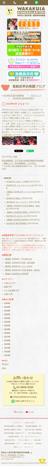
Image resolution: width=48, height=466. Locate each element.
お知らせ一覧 (29, 422)
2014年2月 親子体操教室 (13, 96)
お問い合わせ (27, 443)
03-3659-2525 (23, 390)
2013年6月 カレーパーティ (17, 202)
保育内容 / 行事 (9, 440)
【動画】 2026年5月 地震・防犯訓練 (19, 263)
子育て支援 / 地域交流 (34, 433)
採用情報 (38, 443)
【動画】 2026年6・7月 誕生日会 (18, 259)
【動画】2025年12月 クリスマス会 (20, 192)
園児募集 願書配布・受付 (34, 426)
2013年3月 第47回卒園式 (16, 223)
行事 (15, 157)
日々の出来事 (9, 290)
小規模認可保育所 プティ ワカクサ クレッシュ (23, 436)
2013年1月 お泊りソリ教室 (17, 182)
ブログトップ (35, 96)
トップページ (16, 422)
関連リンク (17, 447)
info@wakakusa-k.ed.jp (24, 397)
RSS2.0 (5, 364)
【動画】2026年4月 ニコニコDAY (18, 266)
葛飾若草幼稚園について (12, 443)
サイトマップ (29, 447)
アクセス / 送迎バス (24, 440)
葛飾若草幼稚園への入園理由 (13, 426)
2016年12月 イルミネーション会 (19, 185)
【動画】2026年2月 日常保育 (16, 274)
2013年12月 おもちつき (16, 216)
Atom (4, 368)
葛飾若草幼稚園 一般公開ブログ (14, 433)
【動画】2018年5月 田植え (17, 212)
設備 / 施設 (37, 440)
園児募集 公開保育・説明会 (12, 429)
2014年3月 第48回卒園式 (23, 98)
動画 (6, 287)
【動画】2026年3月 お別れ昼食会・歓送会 (22, 270)
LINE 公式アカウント (25, 401)
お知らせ (8, 283)
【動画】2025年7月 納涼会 (17, 220)
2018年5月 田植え (13, 198)
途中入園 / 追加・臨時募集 (33, 429)
